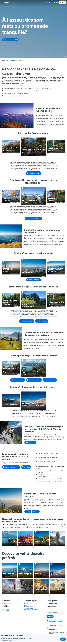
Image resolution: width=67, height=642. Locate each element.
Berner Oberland (18, 442)
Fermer (63, 639)
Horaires (26, 603)
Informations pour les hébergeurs (31, 609)
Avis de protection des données (8, 640)
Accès (25, 605)
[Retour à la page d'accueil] (5, 2)
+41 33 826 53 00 (8, 609)
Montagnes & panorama (13, 60)
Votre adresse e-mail (52, 608)
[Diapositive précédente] (30, 159)
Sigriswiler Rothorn (18, 511)
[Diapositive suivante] (36, 159)
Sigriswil (19, 348)
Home (3, 60)
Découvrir (7, 60)
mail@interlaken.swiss (7, 610)
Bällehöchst (63, 56)
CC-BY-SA (44, 276)
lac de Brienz (23, 311)
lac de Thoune (14, 311)
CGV (33, 606)
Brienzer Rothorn (29, 125)
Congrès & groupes (28, 608)
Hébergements (27, 606)
